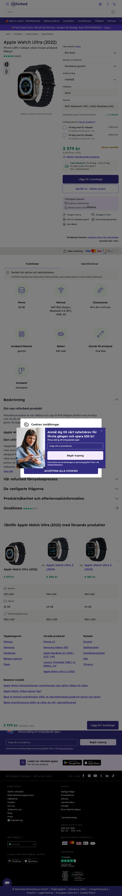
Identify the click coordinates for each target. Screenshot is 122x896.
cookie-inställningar (52, 446)
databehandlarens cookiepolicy (62, 449)
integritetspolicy (32, 449)
